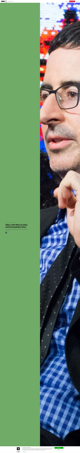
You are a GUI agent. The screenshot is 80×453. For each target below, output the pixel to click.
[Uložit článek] (6, 232)
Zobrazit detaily (24, 451)
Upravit (58, 449)
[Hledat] (76, 1)
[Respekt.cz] (3, 1)
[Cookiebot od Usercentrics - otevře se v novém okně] (18, 451)
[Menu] (78, 1)
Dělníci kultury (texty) (7, 222)
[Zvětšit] (60, 228)
